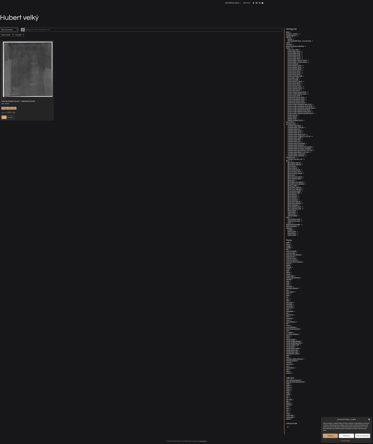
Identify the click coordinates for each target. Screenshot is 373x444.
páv (287, 397)
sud (287, 330)
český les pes (290, 256)
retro (287, 408)
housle (288, 274)
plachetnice (289, 314)
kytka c (288, 390)
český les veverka (291, 260)
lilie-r (287, 299)
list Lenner (289, 302)
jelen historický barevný (293, 380)
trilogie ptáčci (290, 346)
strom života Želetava (293, 329)
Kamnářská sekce (232, 3)
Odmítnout (346, 436)
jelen (287, 281)
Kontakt (246, 3)
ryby (287, 410)
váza (287, 357)
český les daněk (291, 251)
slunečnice (289, 318)
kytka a (288, 387)
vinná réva (289, 364)
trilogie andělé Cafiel (292, 344)
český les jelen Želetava (293, 254)
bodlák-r (288, 247)
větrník (288, 419)
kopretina (289, 286)
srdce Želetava (290, 322)
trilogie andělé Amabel (293, 341)
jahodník (288, 279)
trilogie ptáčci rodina (292, 348)
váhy (287, 355)
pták (287, 316)
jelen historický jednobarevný (295, 382)
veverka (288, 362)
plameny (289, 404)
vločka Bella (290, 367)
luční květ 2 (289, 306)
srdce (288, 320)
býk (287, 249)
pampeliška (289, 311)
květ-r (288, 293)
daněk (288, 265)
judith (288, 283)
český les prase (291, 258)
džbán (288, 272)
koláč (288, 383)
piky (287, 401)
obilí (287, 309)
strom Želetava (291, 327)
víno (287, 366)
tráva (287, 337)
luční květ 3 (289, 307)
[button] (369, 419)
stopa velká (289, 417)
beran (288, 244)
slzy (287, 412)
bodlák (288, 246)
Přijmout (330, 436)
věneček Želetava (291, 360)
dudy (287, 270)
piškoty (288, 403)
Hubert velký (290, 276)
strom (288, 325)
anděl (288, 242)
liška (287, 300)
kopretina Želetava (292, 288)
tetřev (288, 336)
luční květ (289, 304)
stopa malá (289, 415)
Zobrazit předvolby (362, 436)
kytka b (288, 389)
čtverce (288, 263)
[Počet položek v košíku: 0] (287, 427)
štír (287, 323)
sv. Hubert (289, 332)
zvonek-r (289, 373)
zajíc (287, 369)
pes (287, 313)
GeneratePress (203, 441)
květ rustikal (290, 292)
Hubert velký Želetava (293, 277)
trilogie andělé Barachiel (294, 343)
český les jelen (290, 253)
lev (287, 297)
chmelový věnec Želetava (294, 262)
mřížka (288, 394)
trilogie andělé (290, 339)
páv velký (289, 399)
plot (287, 406)
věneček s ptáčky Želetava (294, 359)
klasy (287, 284)
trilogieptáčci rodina (292, 353)
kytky (287, 295)
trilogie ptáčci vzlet (292, 352)
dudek (288, 269)
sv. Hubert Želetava (292, 334)
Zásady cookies (345, 440)
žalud (287, 371)
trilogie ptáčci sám (292, 350)
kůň (287, 290)
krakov (288, 385)
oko (287, 396)
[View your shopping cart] (262, 3)
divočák (288, 267)
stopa (288, 413)
